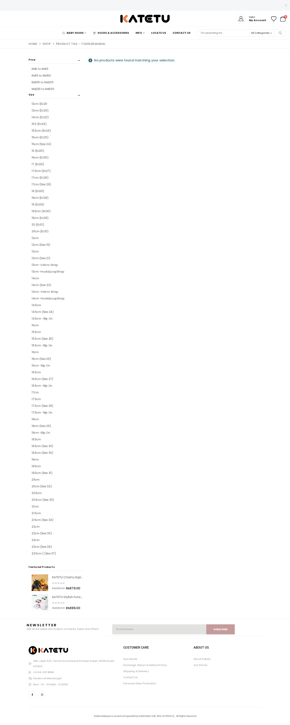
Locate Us (158, 33)
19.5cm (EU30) (41, 211)
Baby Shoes (75, 33)
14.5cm (36, 305)
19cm (35, 459)
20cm (35, 480)
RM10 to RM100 (41, 76)
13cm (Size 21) (41, 258)
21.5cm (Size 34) (42, 520)
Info (139, 33)
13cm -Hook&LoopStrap (48, 272)
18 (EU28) (38, 191)
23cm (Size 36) (42, 547)
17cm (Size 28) (41, 184)
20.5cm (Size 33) (43, 500)
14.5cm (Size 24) (42, 312)
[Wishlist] (273, 19)
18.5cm (36, 439)
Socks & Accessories (113, 33)
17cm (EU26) (40, 178)
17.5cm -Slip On (42, 413)
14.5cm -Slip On (42, 319)
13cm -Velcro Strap (45, 265)
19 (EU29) (38, 204)
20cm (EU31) (40, 231)
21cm (35, 506)
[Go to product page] (40, 582)
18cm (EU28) (40, 198)
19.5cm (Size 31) (42, 473)
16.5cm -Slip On (42, 386)
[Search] (280, 33)
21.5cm (36, 513)
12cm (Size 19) (41, 245)
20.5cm (36, 493)
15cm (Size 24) (41, 144)
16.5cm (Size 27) (42, 379)
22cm (35, 527)
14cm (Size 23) (41, 285)
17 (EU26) (38, 164)
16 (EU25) (38, 151)
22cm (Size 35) (42, 533)
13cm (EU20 (39, 104)
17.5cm (36, 399)
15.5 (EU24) (39, 124)
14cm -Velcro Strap (45, 292)
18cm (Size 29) (41, 426)
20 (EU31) (38, 225)
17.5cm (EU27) (41, 171)
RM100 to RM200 (42, 82)
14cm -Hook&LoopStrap (48, 298)
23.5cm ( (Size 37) (44, 553)
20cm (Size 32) (42, 486)
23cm (35, 540)
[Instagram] (42, 695)
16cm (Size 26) (41, 359)
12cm (35, 238)
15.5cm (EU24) (41, 131)
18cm (35, 419)
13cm (35, 251)
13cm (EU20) (40, 111)
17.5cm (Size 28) (42, 406)
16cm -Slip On (41, 366)
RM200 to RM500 (43, 89)
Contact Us (182, 33)
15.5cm (36, 332)
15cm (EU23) (40, 137)
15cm (35, 325)
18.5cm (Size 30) (42, 446)
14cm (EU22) (40, 117)
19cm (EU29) (40, 218)
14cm (35, 278)
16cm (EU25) (40, 157)
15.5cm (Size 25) (42, 339)
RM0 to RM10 (40, 69)
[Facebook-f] (32, 695)
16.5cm (36, 372)
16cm (35, 352)
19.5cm (36, 466)
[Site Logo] (145, 19)
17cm (35, 392)
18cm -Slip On (41, 433)
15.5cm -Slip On (42, 345)
